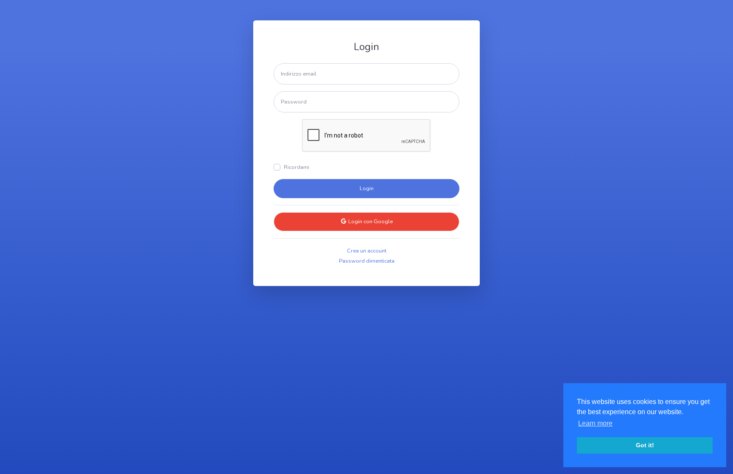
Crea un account (366, 251)
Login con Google (370, 221)
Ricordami (296, 167)
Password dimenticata (366, 261)
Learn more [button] (595, 423)
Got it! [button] (645, 445)
